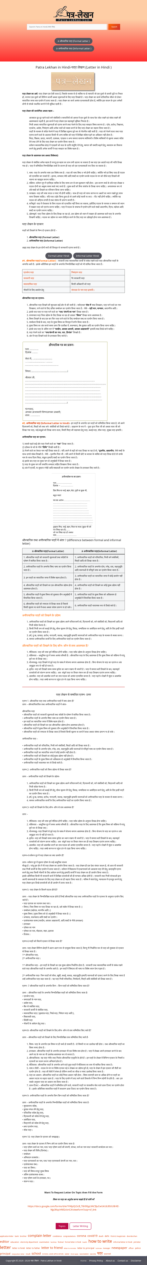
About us (110, 1260)
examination (44, 1242)
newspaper (119, 1248)
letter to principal (85, 1248)
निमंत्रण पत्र (76, 272)
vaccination (84, 1254)
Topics (62, 1226)
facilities (54, 1242)
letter (5, 1247)
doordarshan (132, 1236)
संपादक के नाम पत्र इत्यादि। (83, 289)
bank (17, 1236)
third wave (74, 1254)
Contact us (123, 1260)
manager (106, 1248)
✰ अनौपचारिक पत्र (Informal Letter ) (73, 48)
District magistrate (118, 1236)
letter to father (33, 1248)
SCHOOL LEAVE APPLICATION (52, 1254)
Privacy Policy (96, 1260)
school (36, 1253)
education (14, 1242)
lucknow (99, 1248)
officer (131, 1248)
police (138, 1248)
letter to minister (70, 1248)
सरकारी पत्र (29, 278)
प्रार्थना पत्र (29, 272)
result (28, 1254)
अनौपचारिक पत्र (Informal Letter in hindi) (47, 423)
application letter (6, 1236)
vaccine (93, 1254)
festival (61, 1242)
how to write (100, 1241)
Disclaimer (136, 1260)
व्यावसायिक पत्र (30, 284)
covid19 (92, 1236)
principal (5, 1253)
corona (81, 1236)
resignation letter (18, 1254)
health (84, 1242)
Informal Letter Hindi (87, 255)
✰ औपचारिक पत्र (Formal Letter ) (73, 41)
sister (67, 1254)
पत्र (100, 1253)
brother (23, 1236)
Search (114, 26)
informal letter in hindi (122, 1242)
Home (83, 1260)
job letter (137, 1242)
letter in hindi (18, 1248)
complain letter (39, 1235)
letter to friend (52, 1248)
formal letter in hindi (73, 1242)
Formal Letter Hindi (58, 255)
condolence (57, 1236)
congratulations (69, 1236)
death (101, 1236)
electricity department (29, 1242)
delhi (107, 1236)
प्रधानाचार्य (107, 1254)
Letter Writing (80, 1226)
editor (4, 1241)
